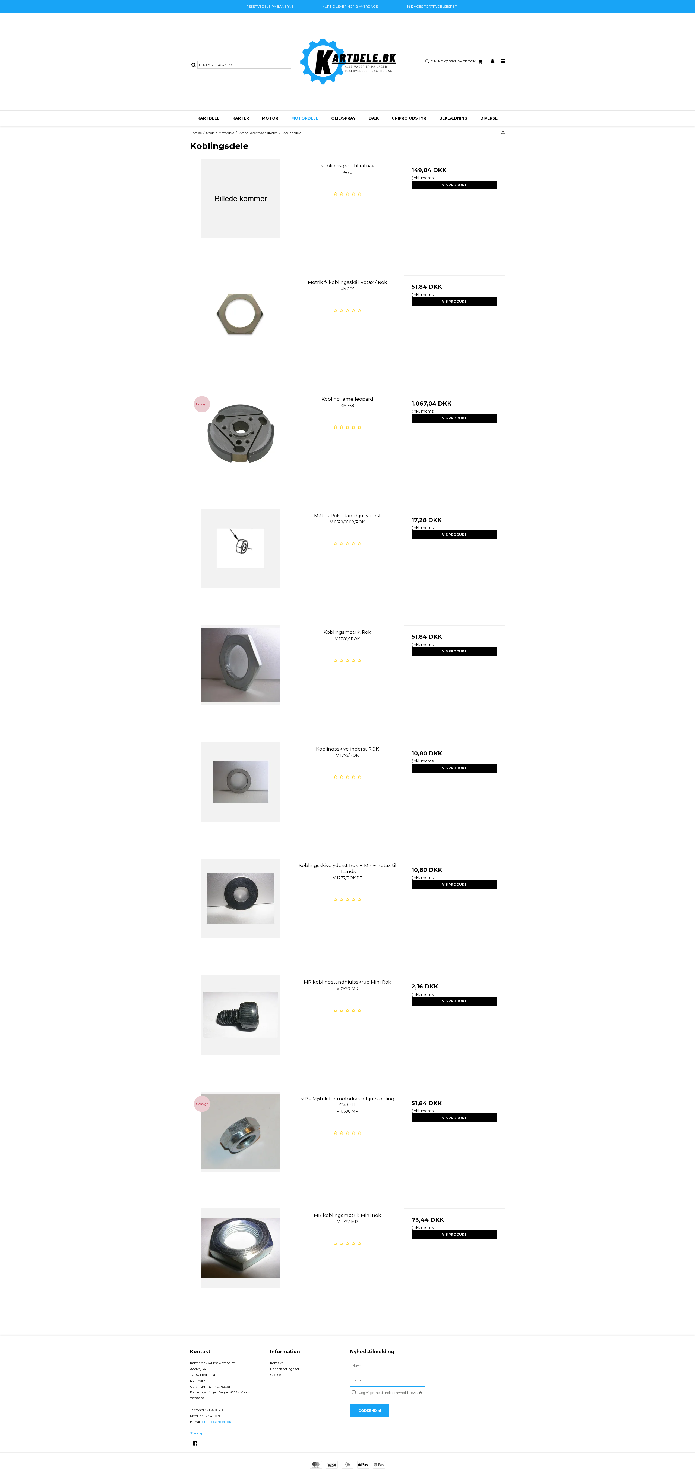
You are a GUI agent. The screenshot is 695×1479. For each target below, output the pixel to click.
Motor (270, 118)
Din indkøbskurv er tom (453, 61)
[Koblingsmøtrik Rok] (240, 676)
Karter (240, 118)
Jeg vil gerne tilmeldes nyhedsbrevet (392, 1392)
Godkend (367, 1411)
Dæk (374, 118)
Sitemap (196, 1433)
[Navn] (387, 1365)
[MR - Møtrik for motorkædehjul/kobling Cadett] (240, 1142)
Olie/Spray (343, 118)
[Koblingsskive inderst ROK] (240, 792)
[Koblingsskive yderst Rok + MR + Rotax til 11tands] (240, 909)
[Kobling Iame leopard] (240, 443)
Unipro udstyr (409, 118)
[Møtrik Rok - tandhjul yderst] (240, 559)
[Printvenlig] (503, 133)
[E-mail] (387, 1380)
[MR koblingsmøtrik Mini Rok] (240, 1259)
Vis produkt (454, 185)
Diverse (489, 118)
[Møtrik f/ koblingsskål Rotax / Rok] (240, 326)
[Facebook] (197, 1443)
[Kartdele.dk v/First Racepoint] (347, 61)
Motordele (304, 118)
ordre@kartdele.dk (216, 1422)
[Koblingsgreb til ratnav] (240, 209)
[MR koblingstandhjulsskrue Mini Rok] (240, 1025)
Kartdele (208, 118)
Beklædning (453, 118)
